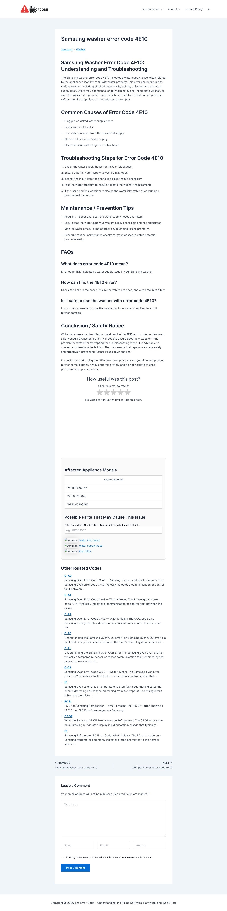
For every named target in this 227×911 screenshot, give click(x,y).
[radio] (100, 392)
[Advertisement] (113, 428)
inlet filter (85, 551)
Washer (80, 49)
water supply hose (90, 545)
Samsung (67, 49)
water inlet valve (89, 540)
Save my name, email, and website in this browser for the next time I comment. (109, 857)
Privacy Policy (194, 9)
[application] (161, 9)
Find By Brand (150, 9)
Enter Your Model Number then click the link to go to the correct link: (102, 525)
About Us (174, 9)
